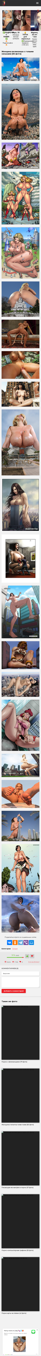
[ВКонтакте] (9, 942)
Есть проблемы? (33, 962)
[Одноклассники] (15, 942)
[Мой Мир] (31, 942)
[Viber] (25, 942)
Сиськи (15, 949)
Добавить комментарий (14, 991)
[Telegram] (20, 942)
